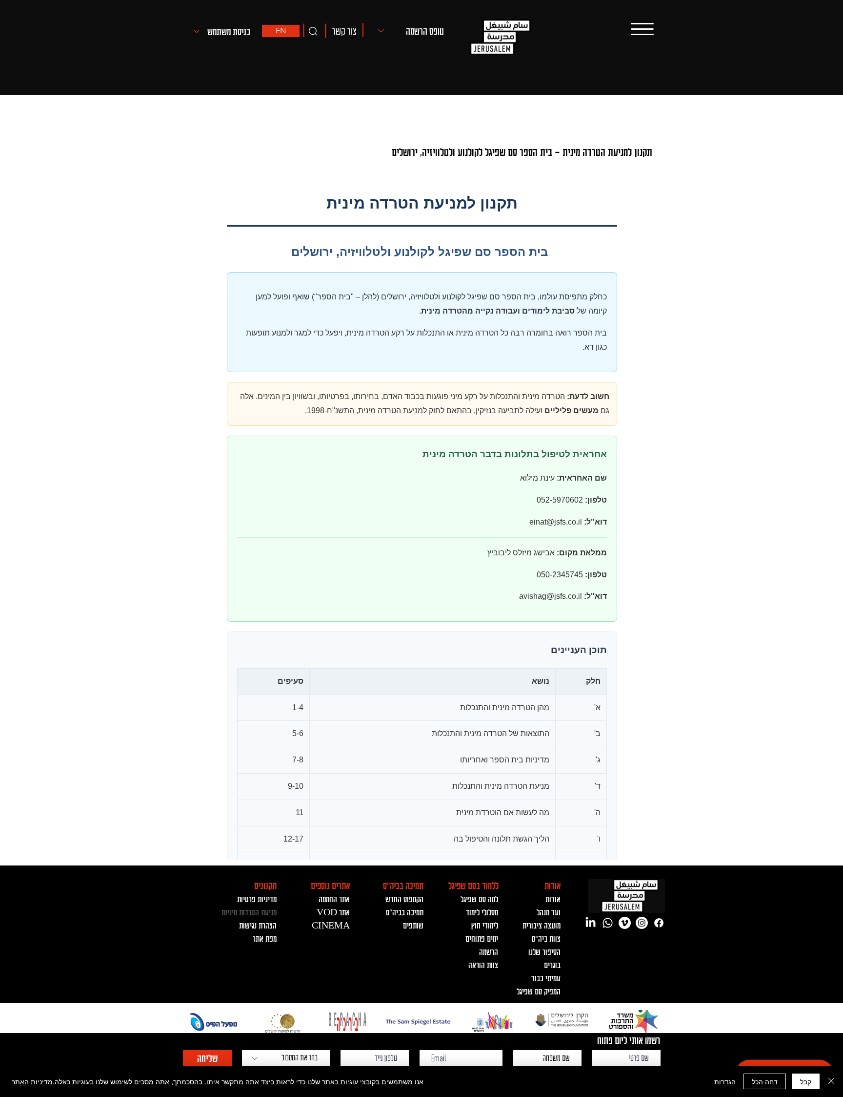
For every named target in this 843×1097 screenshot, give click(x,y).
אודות (553, 899)
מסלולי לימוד (482, 912)
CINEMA (331, 925)
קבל (805, 1081)
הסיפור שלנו (544, 951)
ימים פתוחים (481, 938)
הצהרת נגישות (258, 925)
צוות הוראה (483, 964)
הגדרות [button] (725, 1081)
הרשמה (488, 951)
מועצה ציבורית (541, 925)
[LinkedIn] (590, 923)
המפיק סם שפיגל (539, 991)
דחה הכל (765, 1081)
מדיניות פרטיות (257, 899)
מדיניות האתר (32, 1081)
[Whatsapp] (608, 923)
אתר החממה (334, 899)
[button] (344, 30)
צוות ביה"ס (546, 938)
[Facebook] (659, 923)
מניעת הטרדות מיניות (249, 912)
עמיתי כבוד (546, 978)
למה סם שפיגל (479, 899)
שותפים (413, 925)
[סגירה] (831, 1081)
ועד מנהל (549, 912)
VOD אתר (333, 912)
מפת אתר (265, 938)
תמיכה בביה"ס (404, 912)
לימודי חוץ (484, 925)
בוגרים (552, 964)
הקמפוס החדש (404, 899)
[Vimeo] (625, 923)
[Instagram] (642, 923)
